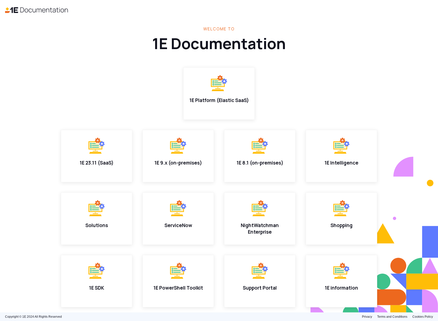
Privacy (367, 316)
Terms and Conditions (392, 316)
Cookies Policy (422, 316)
